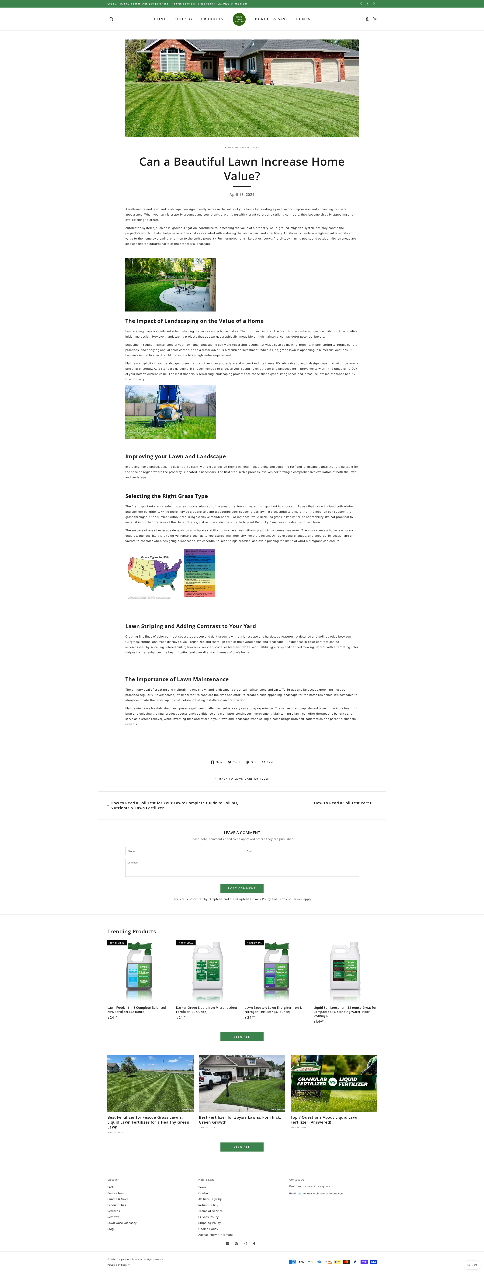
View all (242, 1036)
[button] (111, 19)
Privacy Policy (260, 899)
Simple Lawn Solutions (129, 1259)
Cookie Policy (208, 1229)
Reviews (113, 1217)
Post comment (242, 888)
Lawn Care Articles (245, 147)
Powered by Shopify (118, 1265)
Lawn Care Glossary (122, 1223)
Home (228, 147)
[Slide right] (374, 4)
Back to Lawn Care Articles (244, 778)
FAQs (111, 1187)
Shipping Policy (209, 1223)
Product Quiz (116, 1205)
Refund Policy (208, 1205)
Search (203, 1187)
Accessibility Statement (215, 1235)
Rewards (113, 1211)
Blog (110, 1229)
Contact (204, 1193)
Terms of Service (290, 899)
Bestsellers (115, 1193)
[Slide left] (361, 4)
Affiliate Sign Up (210, 1199)
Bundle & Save (117, 1199)
